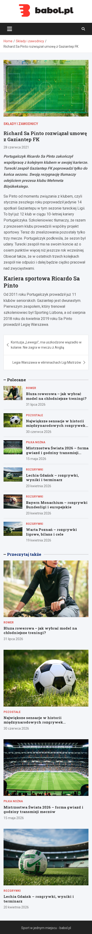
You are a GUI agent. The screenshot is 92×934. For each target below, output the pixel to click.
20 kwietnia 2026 (38, 486)
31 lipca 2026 (36, 404)
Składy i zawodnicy (21, 124)
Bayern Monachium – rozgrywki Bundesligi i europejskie (57, 505)
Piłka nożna (35, 442)
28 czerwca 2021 (16, 147)
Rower (31, 388)
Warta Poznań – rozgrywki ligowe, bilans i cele (51, 532)
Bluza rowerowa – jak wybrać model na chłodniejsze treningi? (56, 396)
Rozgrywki (34, 469)
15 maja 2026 (36, 459)
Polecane (16, 379)
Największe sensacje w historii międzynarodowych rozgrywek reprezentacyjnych (55, 425)
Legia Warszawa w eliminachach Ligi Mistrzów (47, 362)
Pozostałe (34, 415)
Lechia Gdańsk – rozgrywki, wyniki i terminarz (52, 477)
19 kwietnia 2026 (38, 540)
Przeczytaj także (24, 554)
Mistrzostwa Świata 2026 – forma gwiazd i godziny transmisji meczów (57, 452)
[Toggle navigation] (10, 29)
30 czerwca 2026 (38, 432)
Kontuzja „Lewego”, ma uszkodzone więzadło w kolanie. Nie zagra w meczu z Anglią (46, 344)
